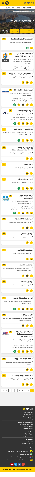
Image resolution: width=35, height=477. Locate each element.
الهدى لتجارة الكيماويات (23, 90)
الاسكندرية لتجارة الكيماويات (21, 39)
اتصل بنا (30, 441)
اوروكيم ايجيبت (27, 315)
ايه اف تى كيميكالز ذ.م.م (23, 298)
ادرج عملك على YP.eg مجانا (25, 422)
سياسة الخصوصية (27, 436)
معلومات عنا (29, 439)
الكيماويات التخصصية (24, 219)
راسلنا (26, 82)
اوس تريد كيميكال (25, 179)
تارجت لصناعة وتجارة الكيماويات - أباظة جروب (23, 55)
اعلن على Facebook (27, 443)
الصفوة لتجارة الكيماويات (22, 375)
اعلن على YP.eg (28, 414)
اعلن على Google (28, 417)
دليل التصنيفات (28, 434)
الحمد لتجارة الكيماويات (23, 359)
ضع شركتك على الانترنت (26, 424)
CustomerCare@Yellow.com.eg (20, 457)
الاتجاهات (22, 82)
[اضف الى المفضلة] (4, 39)
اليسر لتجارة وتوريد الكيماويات (25, 197)
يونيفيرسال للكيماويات (24, 148)
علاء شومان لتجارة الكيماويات (21, 73)
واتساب (26, 48)
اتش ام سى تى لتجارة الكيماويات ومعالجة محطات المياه (24, 334)
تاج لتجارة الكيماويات (25, 110)
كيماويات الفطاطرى (25, 250)
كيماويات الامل (27, 234)
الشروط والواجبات (28, 428)
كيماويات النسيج (26, 265)
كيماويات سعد (27, 282)
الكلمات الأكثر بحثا (28, 426)
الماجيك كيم (28, 164)
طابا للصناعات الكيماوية (23, 129)
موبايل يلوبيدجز (29, 431)
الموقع (26, 104)
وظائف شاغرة (29, 419)
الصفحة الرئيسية (28, 7)
